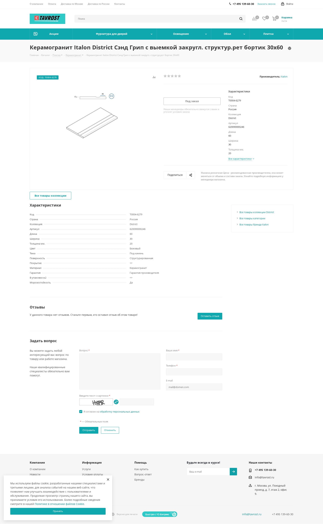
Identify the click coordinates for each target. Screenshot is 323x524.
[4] (176, 76)
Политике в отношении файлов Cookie (59, 504)
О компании (37, 469)
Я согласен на (111, 411)
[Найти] (240, 18)
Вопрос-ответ (143, 474)
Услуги (86, 469)
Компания (37, 462)
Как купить (141, 469)
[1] (165, 76)
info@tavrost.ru (264, 477)
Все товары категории (252, 218)
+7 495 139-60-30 (265, 470)
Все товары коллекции (50, 195)
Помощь (140, 462)
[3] (172, 76)
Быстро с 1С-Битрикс (157, 514)
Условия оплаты (92, 474)
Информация (92, 462)
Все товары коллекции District (256, 212)
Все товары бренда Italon (254, 224)
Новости (35, 474)
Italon (284, 76)
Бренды (139, 479)
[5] (179, 76)
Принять (58, 511)
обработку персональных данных (119, 411)
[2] (169, 76)
